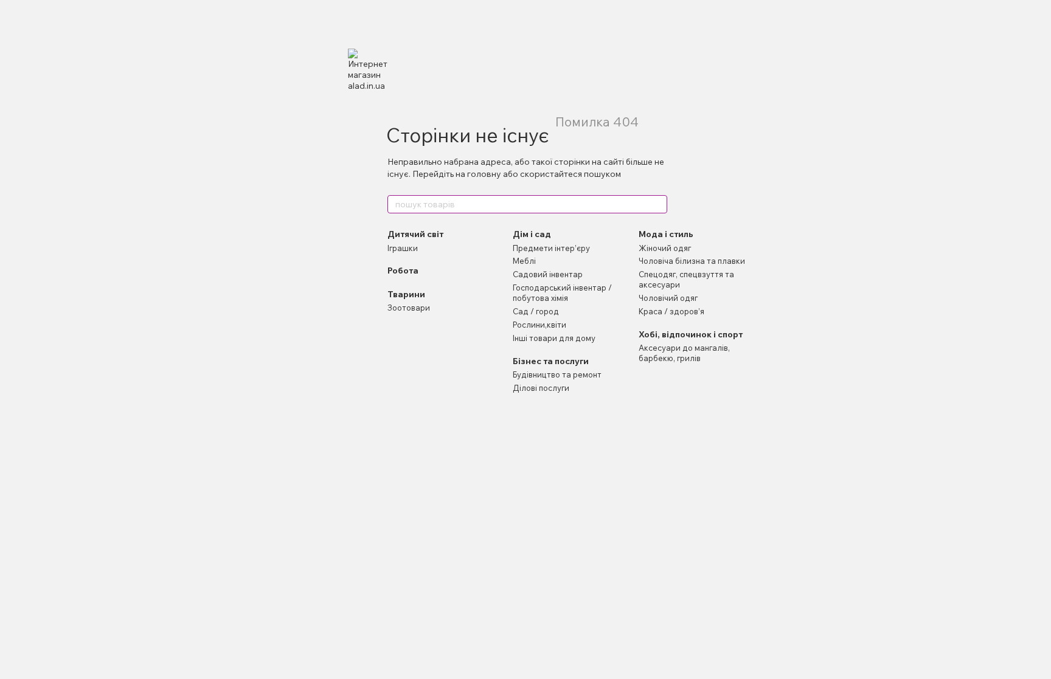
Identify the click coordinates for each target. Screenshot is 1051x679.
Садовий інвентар (548, 274)
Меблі (524, 261)
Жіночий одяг (665, 248)
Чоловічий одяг (668, 298)
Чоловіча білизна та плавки (692, 261)
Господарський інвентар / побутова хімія (562, 293)
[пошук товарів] (657, 204)
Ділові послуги (541, 388)
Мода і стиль (666, 234)
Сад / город (536, 311)
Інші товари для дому (554, 338)
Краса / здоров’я (671, 311)
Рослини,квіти (539, 324)
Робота (402, 270)
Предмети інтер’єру (551, 248)
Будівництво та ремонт (557, 374)
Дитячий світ (415, 234)
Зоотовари (408, 307)
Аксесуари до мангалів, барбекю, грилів (684, 353)
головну (484, 173)
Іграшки (402, 248)
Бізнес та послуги (551, 361)
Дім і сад (532, 234)
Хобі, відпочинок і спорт (691, 334)
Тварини (406, 294)
